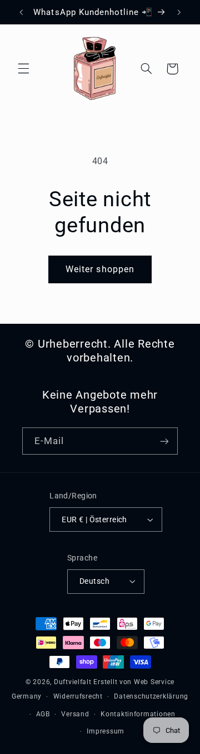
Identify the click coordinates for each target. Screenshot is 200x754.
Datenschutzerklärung (151, 696)
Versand (75, 714)
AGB (43, 714)
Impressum (105, 731)
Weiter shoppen (100, 269)
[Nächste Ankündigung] (179, 12)
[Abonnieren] (164, 441)
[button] (23, 68)
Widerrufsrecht (78, 696)
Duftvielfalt (73, 682)
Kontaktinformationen (138, 714)
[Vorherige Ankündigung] (21, 12)
